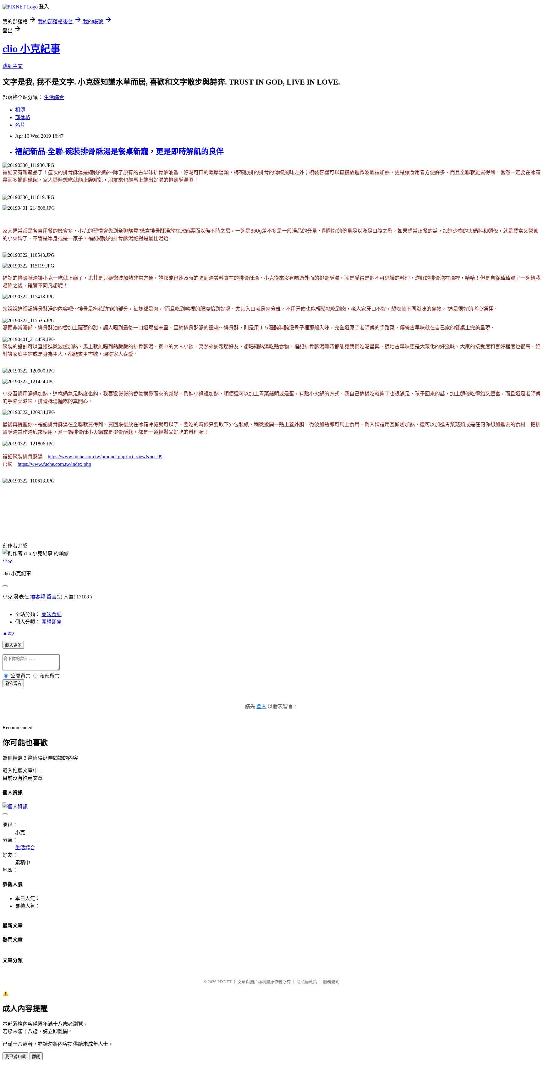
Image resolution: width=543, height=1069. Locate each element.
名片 (20, 125)
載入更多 (13, 645)
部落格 (22, 117)
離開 (36, 1056)
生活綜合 (54, 97)
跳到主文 (13, 66)
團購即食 (51, 622)
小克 (8, 561)
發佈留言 (13, 683)
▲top (8, 633)
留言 (52, 596)
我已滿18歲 (15, 1056)
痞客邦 (37, 596)
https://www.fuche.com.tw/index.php (54, 464)
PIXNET (224, 981)
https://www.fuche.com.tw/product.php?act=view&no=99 (105, 456)
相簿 (20, 110)
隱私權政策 (307, 981)
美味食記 (51, 614)
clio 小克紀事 (31, 48)
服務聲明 (331, 981)
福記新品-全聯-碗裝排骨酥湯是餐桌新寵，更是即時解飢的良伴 (119, 151)
